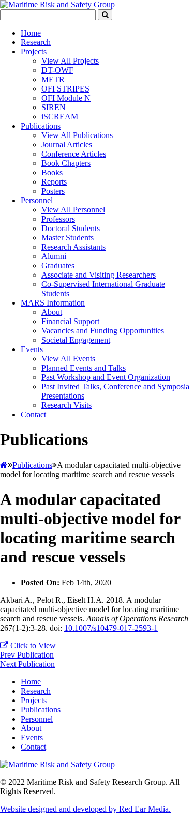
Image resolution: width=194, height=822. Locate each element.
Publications (41, 125)
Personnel (37, 200)
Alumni (53, 256)
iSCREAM (59, 116)
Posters (53, 191)
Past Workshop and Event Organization (105, 377)
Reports (54, 181)
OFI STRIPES (65, 88)
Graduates (57, 265)
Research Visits (66, 405)
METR (53, 79)
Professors (58, 219)
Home (31, 32)
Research (36, 42)
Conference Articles (73, 153)
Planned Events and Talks (83, 367)
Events (32, 349)
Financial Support (70, 321)
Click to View (32, 645)
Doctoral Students (70, 228)
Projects (34, 51)
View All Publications (77, 135)
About (51, 312)
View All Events (68, 358)
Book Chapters (66, 163)
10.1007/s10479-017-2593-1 (111, 627)
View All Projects (70, 60)
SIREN (53, 107)
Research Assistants (73, 246)
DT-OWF (57, 70)
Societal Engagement (75, 340)
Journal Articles (66, 144)
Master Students (67, 237)
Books (52, 172)
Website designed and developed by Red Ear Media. (85, 808)
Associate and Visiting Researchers (98, 274)
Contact (33, 414)
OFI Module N (66, 98)
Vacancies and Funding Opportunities (102, 330)
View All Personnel (73, 209)
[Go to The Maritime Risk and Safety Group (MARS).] (4, 465)
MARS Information (53, 302)
